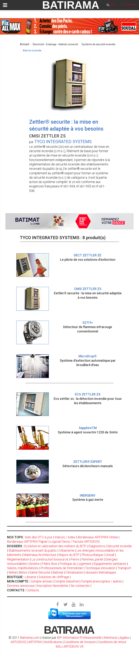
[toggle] (5, 5)
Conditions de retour (112, 642)
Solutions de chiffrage (53, 577)
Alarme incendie (32, 50)
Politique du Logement (75, 564)
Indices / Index (65, 537)
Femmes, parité (92, 559)
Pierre (74, 559)
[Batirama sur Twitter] (65, 604)
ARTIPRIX (35, 642)
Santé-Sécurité (39, 572)
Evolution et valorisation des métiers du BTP (55, 546)
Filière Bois (49, 564)
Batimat (57, 572)
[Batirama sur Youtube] (73, 604)
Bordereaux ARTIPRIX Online (98, 537)
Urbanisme (66, 550)
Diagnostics (96, 546)
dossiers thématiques (101, 572)
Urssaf (109, 555)
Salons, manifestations (23, 568)
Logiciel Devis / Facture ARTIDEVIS (75, 541)
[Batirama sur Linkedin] (81, 604)
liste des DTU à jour (38, 537)
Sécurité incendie (119, 546)
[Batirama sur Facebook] (57, 604)
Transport (124, 568)
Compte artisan (41, 581)
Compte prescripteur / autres (101, 581)
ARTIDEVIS (18, 642)
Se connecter (80, 586)
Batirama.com (29, 637)
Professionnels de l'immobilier (62, 568)
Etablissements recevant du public (33, 550)
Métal (13, 572)
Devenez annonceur (21, 586)
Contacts (32, 590)
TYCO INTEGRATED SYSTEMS (63, 141)
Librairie (30, 577)
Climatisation (75, 572)
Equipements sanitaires (110, 564)
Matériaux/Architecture (39, 555)
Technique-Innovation (100, 568)
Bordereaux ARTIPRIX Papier (27, 541)
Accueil (24, 44)
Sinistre (34, 564)
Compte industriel (66, 581)
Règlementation (18, 559)
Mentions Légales (116, 637)
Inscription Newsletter (53, 586)
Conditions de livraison (80, 642)
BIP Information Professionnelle (79, 637)
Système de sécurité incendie (98, 44)
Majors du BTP (68, 555)
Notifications (53, 642)
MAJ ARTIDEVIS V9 (69, 646)
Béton (23, 572)
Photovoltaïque (92, 555)
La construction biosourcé (49, 559)
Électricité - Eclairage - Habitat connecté (55, 44)
